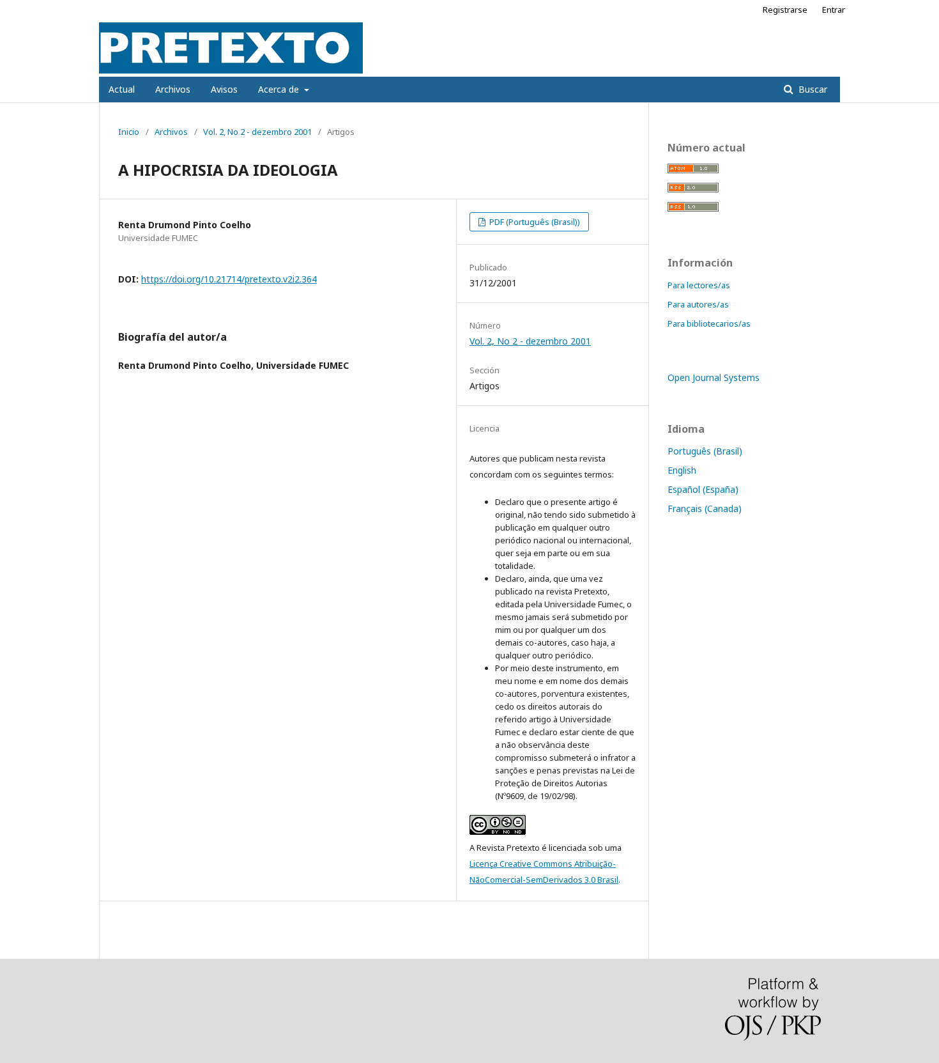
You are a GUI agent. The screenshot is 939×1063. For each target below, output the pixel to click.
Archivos (172, 89)
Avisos (224, 89)
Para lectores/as (699, 285)
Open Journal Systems (714, 377)
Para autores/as (698, 304)
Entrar (833, 9)
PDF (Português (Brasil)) (533, 222)
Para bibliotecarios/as (709, 323)
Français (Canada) (705, 508)
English (682, 470)
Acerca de (280, 89)
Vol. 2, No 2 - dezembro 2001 (257, 131)
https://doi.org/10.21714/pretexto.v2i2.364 (229, 279)
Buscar (811, 89)
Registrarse (785, 9)
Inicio (128, 131)
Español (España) (703, 489)
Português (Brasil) (705, 451)
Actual (122, 89)
